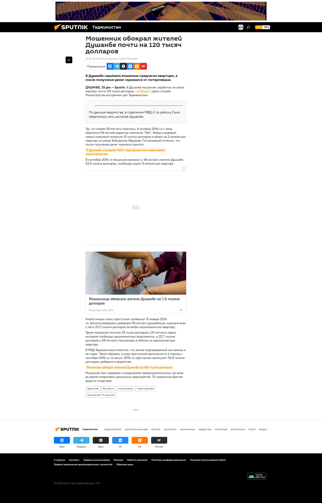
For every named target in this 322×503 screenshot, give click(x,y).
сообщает (143, 91)
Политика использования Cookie (208, 459)
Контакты (74, 459)
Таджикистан (93, 388)
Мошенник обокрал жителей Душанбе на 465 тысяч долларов (129, 367)
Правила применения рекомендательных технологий (83, 464)
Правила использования (96, 459)
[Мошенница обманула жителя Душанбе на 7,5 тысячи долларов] (136, 273)
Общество (204, 429)
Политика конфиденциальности (168, 459)
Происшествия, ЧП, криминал (100, 395)
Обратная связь (124, 464)
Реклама (118, 459)
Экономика (187, 429)
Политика (170, 429)
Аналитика (238, 429)
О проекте (59, 459)
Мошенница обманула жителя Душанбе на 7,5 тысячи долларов (134, 301)
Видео (263, 429)
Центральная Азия (136, 429)
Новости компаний (137, 459)
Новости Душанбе (145, 388)
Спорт (252, 429)
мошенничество (125, 388)
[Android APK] (256, 476)
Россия (155, 429)
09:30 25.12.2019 (95, 58)
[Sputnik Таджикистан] (72, 31)
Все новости (108, 388)
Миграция (221, 429)
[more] (181, 310)
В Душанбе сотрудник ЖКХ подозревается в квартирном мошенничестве (126, 152)
